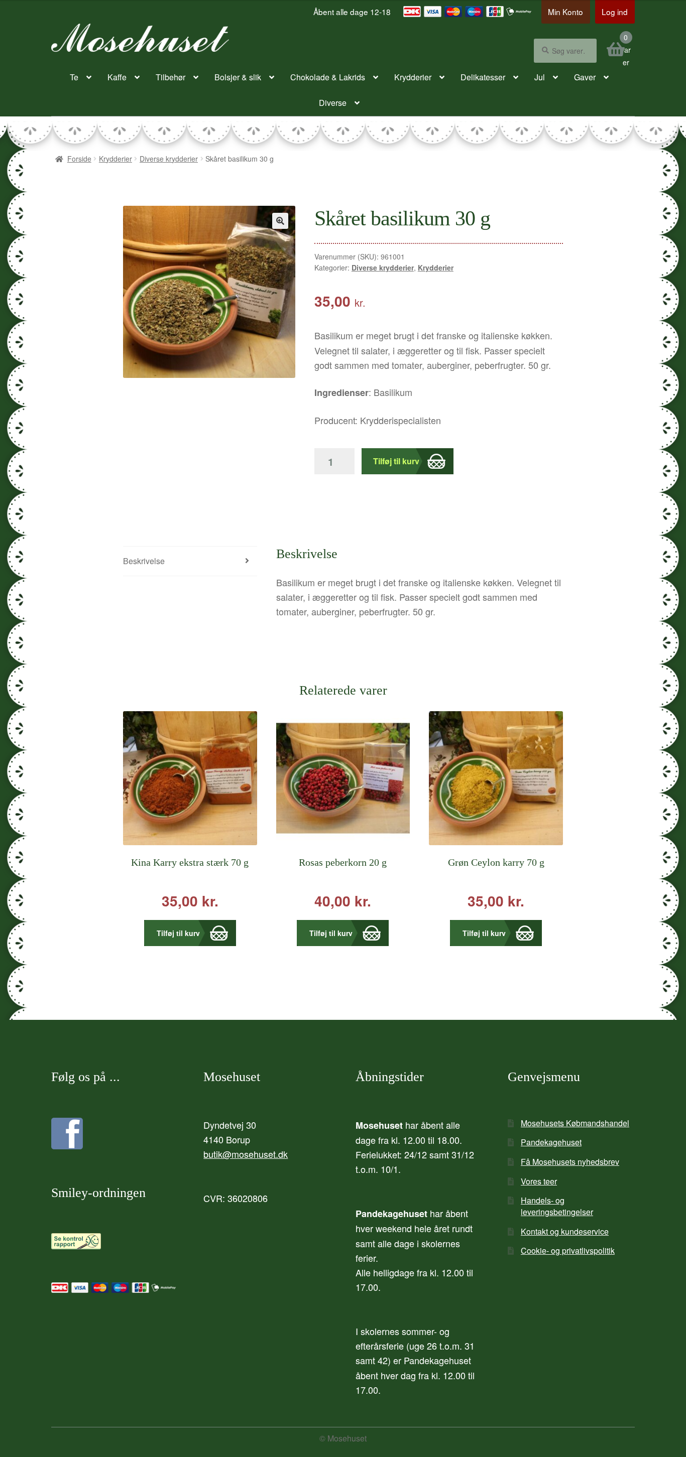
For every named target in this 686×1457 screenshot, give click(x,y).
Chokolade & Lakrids (327, 77)
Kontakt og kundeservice (565, 1231)
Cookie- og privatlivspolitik (568, 1250)
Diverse (333, 102)
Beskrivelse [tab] (144, 561)
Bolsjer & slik (237, 77)
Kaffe (117, 77)
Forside (79, 159)
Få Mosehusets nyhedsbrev (570, 1161)
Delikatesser (483, 77)
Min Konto (565, 11)
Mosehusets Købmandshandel (575, 1123)
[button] (280, 221)
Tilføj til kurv (396, 461)
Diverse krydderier (169, 159)
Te (74, 77)
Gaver (585, 77)
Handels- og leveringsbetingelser (557, 1206)
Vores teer (539, 1181)
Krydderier (412, 77)
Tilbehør (170, 77)
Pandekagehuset (551, 1142)
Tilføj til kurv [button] (178, 933)
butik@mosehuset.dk (245, 1153)
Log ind (615, 11)
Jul (539, 77)
